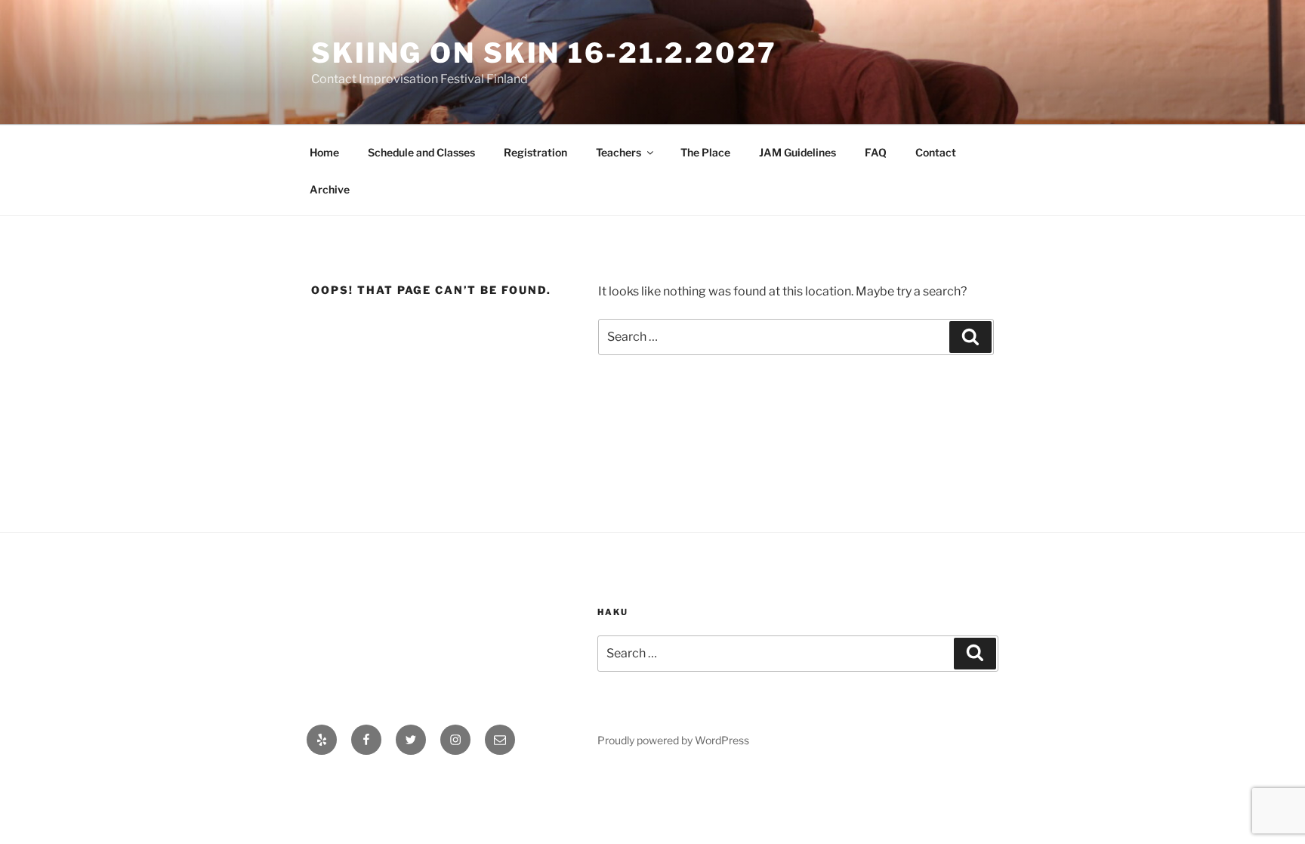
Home (324, 152)
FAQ (876, 152)
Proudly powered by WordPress (673, 740)
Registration (535, 152)
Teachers (618, 152)
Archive (330, 189)
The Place (705, 152)
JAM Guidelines (797, 152)
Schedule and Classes (421, 152)
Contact (935, 152)
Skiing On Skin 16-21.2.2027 (544, 53)
